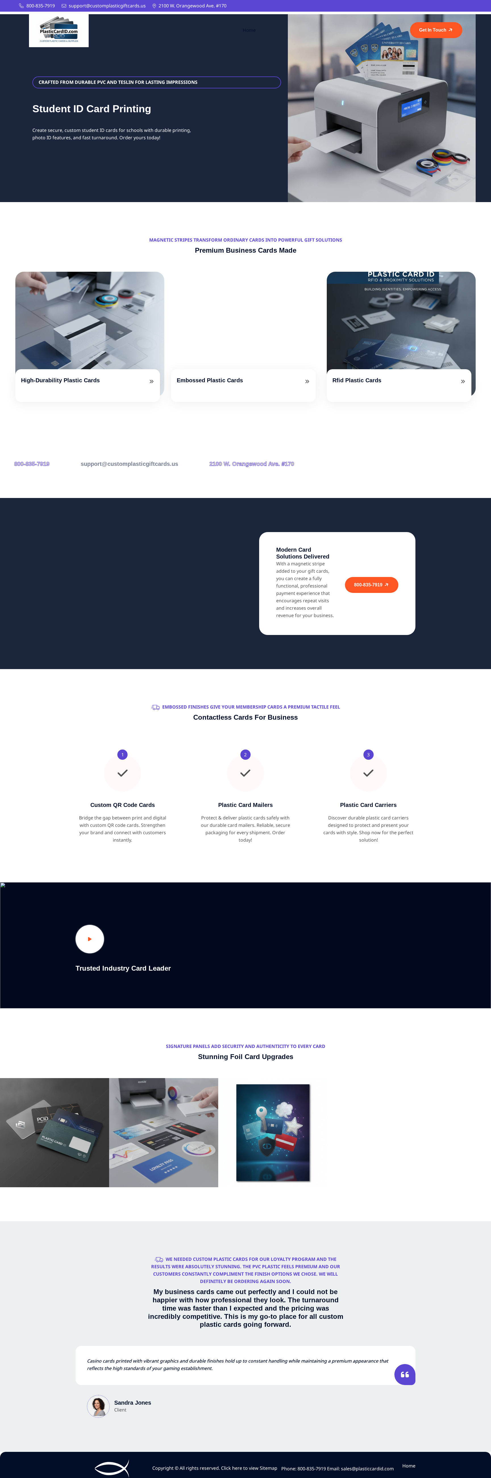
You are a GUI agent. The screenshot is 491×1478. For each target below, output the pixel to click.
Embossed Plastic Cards (210, 380)
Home (249, 30)
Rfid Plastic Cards (356, 380)
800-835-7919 (40, 6)
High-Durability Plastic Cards (60, 380)
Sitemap (268, 1468)
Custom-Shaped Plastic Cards (272, 1152)
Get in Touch (433, 30)
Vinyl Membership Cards (54, 1152)
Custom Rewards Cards (164, 1152)
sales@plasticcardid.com (367, 1468)
